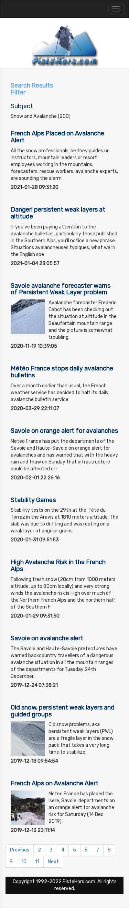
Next (53, 862)
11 (37, 862)
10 (23, 862)
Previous (19, 850)
